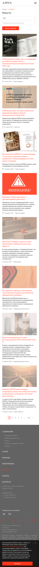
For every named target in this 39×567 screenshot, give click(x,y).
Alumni (7, 440)
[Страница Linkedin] (10, 514)
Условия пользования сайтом (9, 531)
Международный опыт (12, 438)
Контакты (6, 482)
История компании (11, 435)
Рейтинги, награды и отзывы (14, 443)
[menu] (35, 3)
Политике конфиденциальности (13, 546)
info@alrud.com (7, 493)
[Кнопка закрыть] (35, 543)
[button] (19, 18)
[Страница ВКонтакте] (3, 514)
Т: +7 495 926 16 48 (8, 497)
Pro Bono (7, 446)
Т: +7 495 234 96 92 (8, 495)
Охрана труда (5, 527)
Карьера (5, 476)
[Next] (32, 417)
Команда (6, 458)
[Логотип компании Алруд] (6, 3)
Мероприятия (8, 464)
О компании (7, 432)
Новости (6, 470)
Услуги (5, 452)
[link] (6, 417)
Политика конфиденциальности (10, 529)
